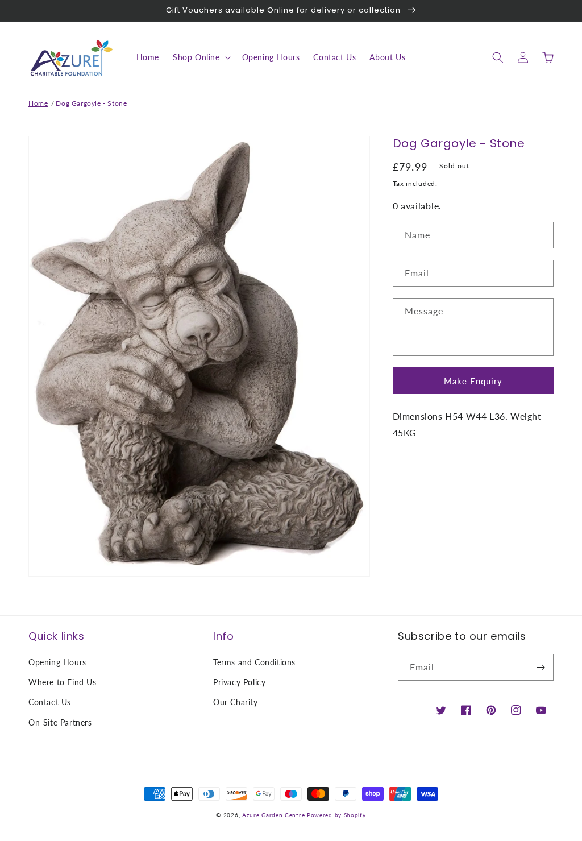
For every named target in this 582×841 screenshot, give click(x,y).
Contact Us (49, 702)
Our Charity (235, 702)
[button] (200, 57)
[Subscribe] (540, 667)
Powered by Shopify (336, 814)
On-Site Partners (60, 722)
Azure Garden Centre (273, 814)
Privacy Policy (239, 682)
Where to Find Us (62, 682)
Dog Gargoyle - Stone (91, 103)
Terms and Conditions (254, 662)
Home (38, 103)
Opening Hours (57, 662)
